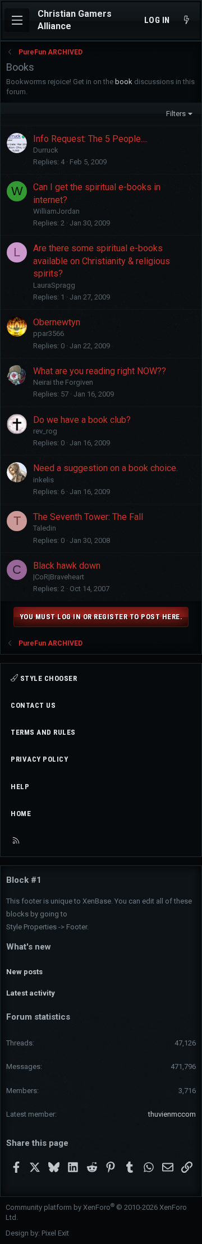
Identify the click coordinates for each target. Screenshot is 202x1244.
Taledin (44, 528)
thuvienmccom (172, 1114)
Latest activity (30, 993)
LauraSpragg (54, 285)
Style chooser (47, 678)
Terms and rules (43, 732)
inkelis (43, 480)
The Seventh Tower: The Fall (88, 517)
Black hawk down (66, 565)
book (123, 81)
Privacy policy (39, 759)
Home (21, 813)
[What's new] (187, 20)
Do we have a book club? (82, 419)
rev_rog (45, 431)
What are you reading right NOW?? (99, 371)
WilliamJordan (56, 211)
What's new (28, 947)
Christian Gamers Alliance (75, 19)
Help (20, 786)
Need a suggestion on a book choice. (105, 468)
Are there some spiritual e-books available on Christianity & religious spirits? (101, 261)
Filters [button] (176, 113)
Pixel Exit (55, 1233)
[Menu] (16, 20)
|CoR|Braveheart (58, 577)
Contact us (33, 705)
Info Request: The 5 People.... (90, 138)
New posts (24, 971)
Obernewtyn (56, 322)
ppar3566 (48, 333)
